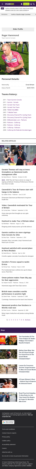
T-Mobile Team (12, 112)
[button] (34, 4)
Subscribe (26, 4)
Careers (4, 448)
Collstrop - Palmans (13, 127)
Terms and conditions (8, 429)
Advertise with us (7, 452)
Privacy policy (6, 437)
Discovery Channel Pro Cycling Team (19, 115)
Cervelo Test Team (13, 105)
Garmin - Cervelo (12, 102)
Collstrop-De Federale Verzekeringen (19, 130)
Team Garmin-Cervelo (14, 100)
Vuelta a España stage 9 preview (20, 14)
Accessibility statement (9, 444)
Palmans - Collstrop (13, 122)
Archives (27, 320)
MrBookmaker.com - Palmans (17, 120)
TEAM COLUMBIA (12, 110)
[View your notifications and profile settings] (21, 4)
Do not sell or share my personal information (15, 456)
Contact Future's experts (9, 433)
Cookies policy (6, 440)
